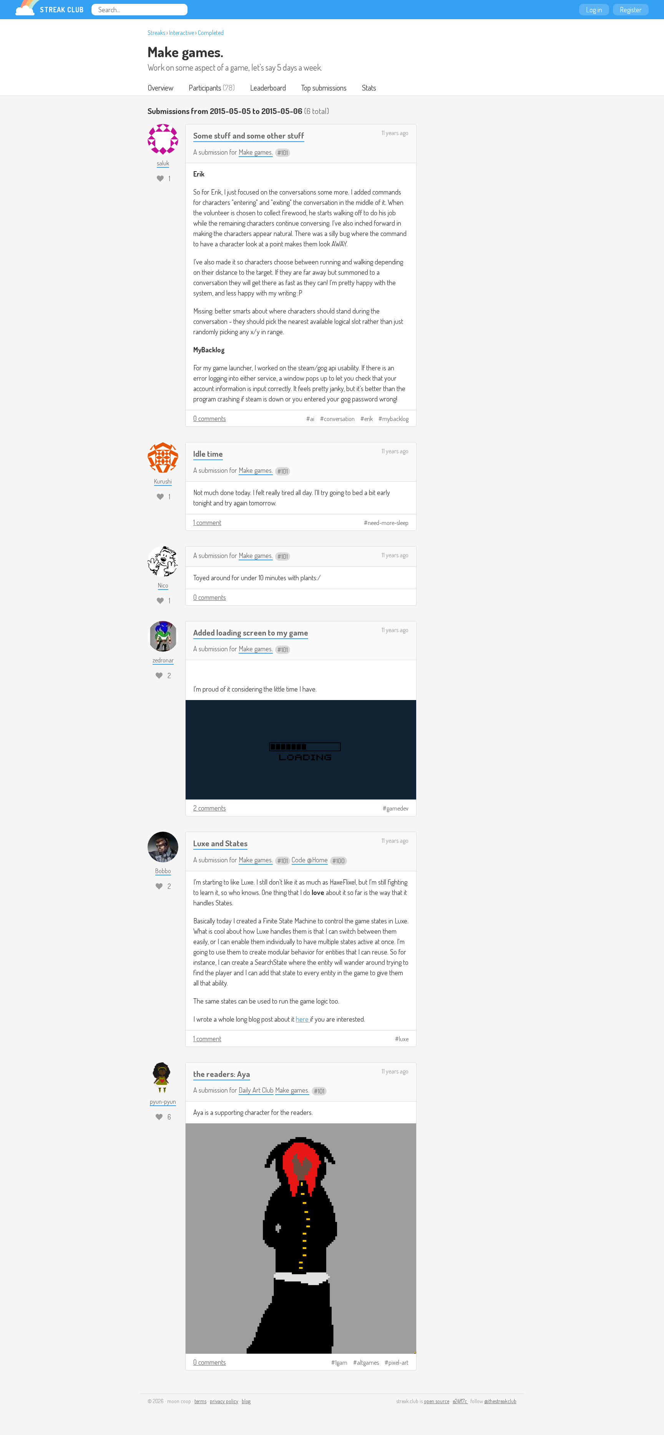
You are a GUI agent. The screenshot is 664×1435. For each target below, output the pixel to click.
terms (200, 1401)
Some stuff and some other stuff (248, 135)
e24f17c (460, 1401)
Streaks (156, 32)
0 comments (209, 418)
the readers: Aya (221, 1073)
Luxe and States (220, 843)
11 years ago (395, 133)
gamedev (397, 808)
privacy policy (224, 1401)
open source (436, 1401)
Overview (160, 87)
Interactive (181, 32)
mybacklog (395, 419)
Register (631, 9)
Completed (211, 32)
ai (312, 419)
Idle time (208, 453)
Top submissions (324, 87)
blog (246, 1401)
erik (368, 419)
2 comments (209, 808)
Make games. (185, 51)
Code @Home (310, 859)
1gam (341, 1362)
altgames (368, 1362)
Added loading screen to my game (250, 632)
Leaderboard (268, 87)
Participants (205, 87)
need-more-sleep (388, 523)
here (303, 1019)
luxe (403, 1039)
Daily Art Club (256, 1090)
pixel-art (398, 1362)
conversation (339, 419)
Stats (369, 87)
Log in (594, 9)
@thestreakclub (500, 1401)
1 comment (207, 522)
